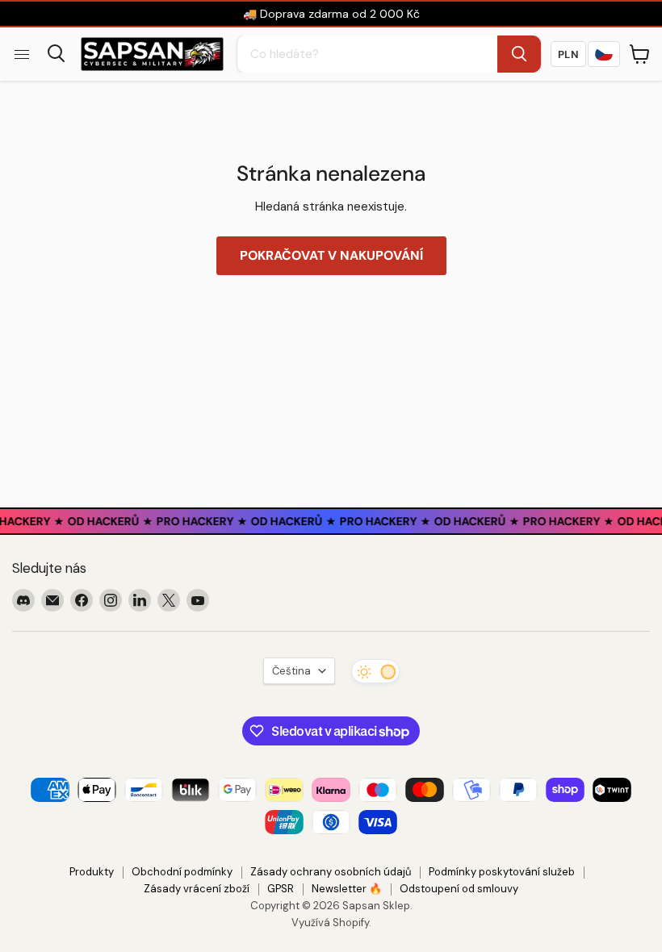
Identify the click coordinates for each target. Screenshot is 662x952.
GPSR (280, 889)
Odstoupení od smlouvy (459, 889)
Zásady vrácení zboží (196, 889)
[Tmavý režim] (375, 671)
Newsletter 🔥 (347, 889)
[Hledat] (519, 54)
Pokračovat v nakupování (331, 255)
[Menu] (22, 54)
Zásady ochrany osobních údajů (330, 872)
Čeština (291, 671)
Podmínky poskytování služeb (502, 872)
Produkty (91, 872)
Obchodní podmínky (182, 872)
